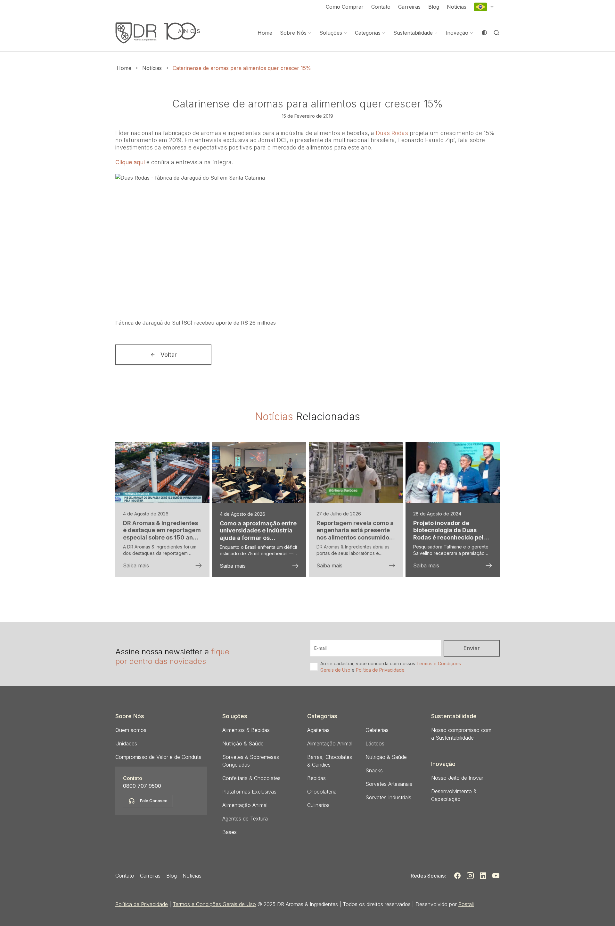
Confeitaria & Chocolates (251, 778)
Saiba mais (136, 565)
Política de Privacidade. (381, 670)
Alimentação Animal (244, 805)
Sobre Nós (293, 33)
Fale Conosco (154, 800)
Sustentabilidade (413, 33)
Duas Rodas (392, 133)
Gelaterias (377, 730)
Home (265, 33)
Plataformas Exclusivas (249, 791)
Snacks (374, 770)
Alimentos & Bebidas (246, 730)
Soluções (330, 33)
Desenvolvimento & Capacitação (454, 795)
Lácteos (374, 743)
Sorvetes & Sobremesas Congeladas (250, 761)
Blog (433, 7)
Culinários (318, 805)
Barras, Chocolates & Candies (329, 761)
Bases (229, 832)
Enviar (471, 648)
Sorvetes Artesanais (388, 784)
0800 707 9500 (142, 786)
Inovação (457, 33)
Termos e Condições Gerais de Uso (214, 904)
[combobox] (484, 7)
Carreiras (409, 7)
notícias (152, 68)
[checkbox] (314, 667)
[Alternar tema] (484, 33)
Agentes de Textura (245, 818)
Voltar (168, 354)
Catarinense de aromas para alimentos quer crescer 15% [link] (242, 68)
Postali (466, 904)
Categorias (368, 33)
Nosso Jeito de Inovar (457, 778)
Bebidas (316, 778)
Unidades (126, 743)
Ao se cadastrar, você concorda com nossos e (390, 667)
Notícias (456, 7)
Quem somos (130, 730)
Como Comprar (345, 7)
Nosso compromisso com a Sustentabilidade (461, 734)
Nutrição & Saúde (243, 743)
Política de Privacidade (141, 904)
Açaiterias (318, 730)
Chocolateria (322, 791)
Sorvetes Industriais (388, 797)
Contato (380, 7)
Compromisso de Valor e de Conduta (158, 757)
